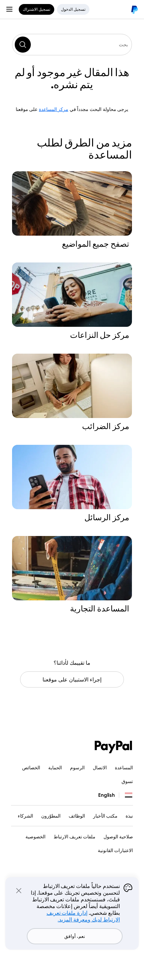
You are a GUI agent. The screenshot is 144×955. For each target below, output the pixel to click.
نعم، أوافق (74, 936)
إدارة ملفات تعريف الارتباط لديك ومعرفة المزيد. (83, 916)
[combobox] (72, 44)
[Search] (23, 45)
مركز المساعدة (53, 109)
